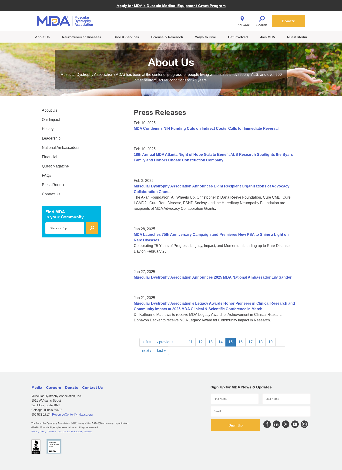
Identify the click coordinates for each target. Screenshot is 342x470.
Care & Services (126, 37)
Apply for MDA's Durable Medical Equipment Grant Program (171, 5)
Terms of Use (55, 431)
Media (36, 387)
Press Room (52, 185)
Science (167, 37)
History (48, 129)
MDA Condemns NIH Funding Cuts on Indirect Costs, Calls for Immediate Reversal (206, 128)
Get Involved (238, 37)
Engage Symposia (124, 13)
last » (161, 351)
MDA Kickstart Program (192, 23)
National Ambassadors (60, 148)
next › (146, 351)
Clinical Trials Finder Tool (129, 15)
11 (191, 342)
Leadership (51, 138)
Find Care (242, 25)
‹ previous (165, 342)
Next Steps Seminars (126, 21)
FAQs (46, 175)
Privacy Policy (38, 431)
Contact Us (51, 194)
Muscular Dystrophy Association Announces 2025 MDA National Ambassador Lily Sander (213, 277)
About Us (42, 37)
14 (220, 342)
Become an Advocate (126, 11)
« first (146, 342)
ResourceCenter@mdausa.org (72, 414)
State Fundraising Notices (78, 431)
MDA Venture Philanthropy (194, 15)
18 (260, 342)
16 (240, 342)
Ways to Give (205, 37)
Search (261, 25)
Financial (49, 157)
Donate (288, 21)
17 (250, 342)
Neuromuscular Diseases (81, 37)
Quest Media (297, 37)
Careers (53, 387)
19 (270, 342)
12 (200, 342)
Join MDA (267, 37)
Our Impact (51, 120)
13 (210, 342)
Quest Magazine (55, 166)
